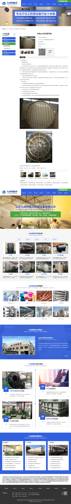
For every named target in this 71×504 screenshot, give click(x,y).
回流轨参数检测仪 (50, 476)
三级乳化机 (24, 478)
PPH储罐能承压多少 (31, 465)
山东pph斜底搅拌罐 (23, 182)
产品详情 (22, 57)
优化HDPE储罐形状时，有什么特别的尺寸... (13, 463)
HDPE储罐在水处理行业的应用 (33, 467)
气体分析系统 (43, 476)
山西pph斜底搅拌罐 (31, 182)
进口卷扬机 (13, 482)
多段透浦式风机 (61, 476)
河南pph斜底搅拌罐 (39, 182)
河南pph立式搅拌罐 (38, 178)
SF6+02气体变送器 (34, 479)
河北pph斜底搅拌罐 (47, 182)
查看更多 (66, 355)
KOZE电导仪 (6, 478)
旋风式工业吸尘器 (37, 478)
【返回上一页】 (43, 168)
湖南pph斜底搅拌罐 (48, 184)
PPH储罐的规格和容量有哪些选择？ (57, 459)
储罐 (19, 239)
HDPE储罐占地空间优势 (32, 459)
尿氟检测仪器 (28, 479)
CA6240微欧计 (13, 478)
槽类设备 (28, 239)
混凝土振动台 (18, 482)
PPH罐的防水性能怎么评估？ (55, 463)
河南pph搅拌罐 (45, 178)
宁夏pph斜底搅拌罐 (40, 184)
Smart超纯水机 (25, 476)
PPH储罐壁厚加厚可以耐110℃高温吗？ (12, 457)
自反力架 (62, 478)
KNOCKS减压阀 (24, 482)
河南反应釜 (23, 178)
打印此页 (33, 168)
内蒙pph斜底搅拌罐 (32, 184)
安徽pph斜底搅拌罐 (56, 182)
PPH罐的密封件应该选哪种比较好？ (34, 463)
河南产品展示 (11, 28)
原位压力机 (57, 479)
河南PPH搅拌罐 (23, 28)
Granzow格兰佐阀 (57, 478)
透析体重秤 (61, 481)
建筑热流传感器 (56, 481)
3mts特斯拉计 (37, 482)
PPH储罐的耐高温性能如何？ (10, 465)
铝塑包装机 (38, 476)
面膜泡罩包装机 (15, 481)
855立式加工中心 (30, 478)
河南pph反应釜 (52, 178)
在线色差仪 (48, 482)
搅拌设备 (36, 239)
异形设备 (54, 239)
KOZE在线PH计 (31, 482)
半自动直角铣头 (36, 481)
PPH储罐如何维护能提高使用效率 (56, 457)
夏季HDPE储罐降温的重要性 (10, 467)
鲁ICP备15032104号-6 (38, 501)
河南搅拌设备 (16, 28)
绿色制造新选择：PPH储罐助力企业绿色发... (36, 457)
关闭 (38, 168)
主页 (7, 28)
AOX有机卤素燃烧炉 (49, 481)
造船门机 (11, 476)
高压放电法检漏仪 (51, 479)
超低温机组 (43, 478)
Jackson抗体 (41, 481)
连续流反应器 (43, 482)
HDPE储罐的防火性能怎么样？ (56, 467)
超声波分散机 (62, 479)
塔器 (45, 239)
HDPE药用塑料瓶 (8, 481)
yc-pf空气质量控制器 (21, 479)
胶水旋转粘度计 (19, 478)
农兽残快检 (7, 479)
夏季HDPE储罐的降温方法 (55, 465)
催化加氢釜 (31, 476)
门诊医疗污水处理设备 (43, 479)
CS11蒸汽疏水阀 (13, 479)
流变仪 (34, 476)
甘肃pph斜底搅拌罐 (24, 184)
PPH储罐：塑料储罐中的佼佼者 (11, 459)
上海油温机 (30, 481)
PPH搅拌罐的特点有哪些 (55, 461)
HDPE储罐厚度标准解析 (32, 461)
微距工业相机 (19, 476)
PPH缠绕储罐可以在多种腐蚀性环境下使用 (13, 461)
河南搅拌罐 (31, 178)
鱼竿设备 (15, 476)
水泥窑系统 (56, 476)
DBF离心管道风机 (49, 478)
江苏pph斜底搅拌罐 (64, 182)
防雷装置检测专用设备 (23, 481)
